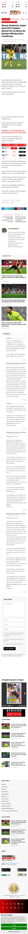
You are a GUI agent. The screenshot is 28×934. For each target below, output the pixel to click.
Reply (24, 359)
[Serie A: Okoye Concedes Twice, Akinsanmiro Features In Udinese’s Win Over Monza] (14, 314)
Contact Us (4, 787)
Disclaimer (4, 796)
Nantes (12, 202)
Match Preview (22, 158)
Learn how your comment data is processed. (13, 655)
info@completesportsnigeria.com (12, 863)
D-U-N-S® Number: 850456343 (9, 811)
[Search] (23, 12)
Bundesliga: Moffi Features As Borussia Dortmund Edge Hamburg (18, 754)
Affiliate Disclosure (6, 806)
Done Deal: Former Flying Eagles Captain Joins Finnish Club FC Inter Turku (18, 763)
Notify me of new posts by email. (13, 644)
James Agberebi (13, 228)
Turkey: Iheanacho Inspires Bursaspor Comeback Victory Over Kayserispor (13, 301)
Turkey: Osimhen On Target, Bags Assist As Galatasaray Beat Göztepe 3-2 (13, 277)
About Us (3, 784)
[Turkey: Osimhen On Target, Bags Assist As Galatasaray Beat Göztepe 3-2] (14, 267)
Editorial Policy (5, 801)
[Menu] (4, 12)
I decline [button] (14, 928)
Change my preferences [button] (14, 931)
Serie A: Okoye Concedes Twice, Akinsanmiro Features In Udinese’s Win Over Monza (13, 324)
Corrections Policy (6, 803)
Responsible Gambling (7, 808)
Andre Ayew (5, 200)
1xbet (22, 148)
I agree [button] (14, 925)
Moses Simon (5, 202)
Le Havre (12, 200)
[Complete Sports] (15, 12)
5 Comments (6, 41)
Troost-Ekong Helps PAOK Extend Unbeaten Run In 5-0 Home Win (7, 219)
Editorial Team (5, 794)
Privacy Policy (5, 799)
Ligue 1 (3, 158)
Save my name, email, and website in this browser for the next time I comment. (14, 634)
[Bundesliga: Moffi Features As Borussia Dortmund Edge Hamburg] (6, 755)
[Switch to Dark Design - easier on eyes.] (26, 12)
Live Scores (6, 19)
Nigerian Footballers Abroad (9, 22)
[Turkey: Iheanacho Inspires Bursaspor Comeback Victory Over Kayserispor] (14, 291)
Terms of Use (4, 791)
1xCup (22, 19)
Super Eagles (15, 19)
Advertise (3, 789)
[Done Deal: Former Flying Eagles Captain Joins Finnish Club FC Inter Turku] (6, 764)
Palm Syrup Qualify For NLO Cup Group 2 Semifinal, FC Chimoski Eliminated (20, 219)
